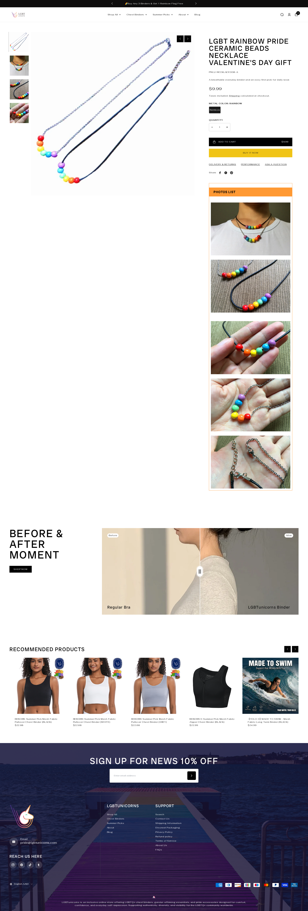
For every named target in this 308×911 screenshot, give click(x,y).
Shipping (234, 95)
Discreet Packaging (167, 827)
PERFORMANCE (250, 164)
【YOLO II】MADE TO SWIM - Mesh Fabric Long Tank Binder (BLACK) (269, 720)
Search (159, 814)
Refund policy (163, 836)
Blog (197, 14)
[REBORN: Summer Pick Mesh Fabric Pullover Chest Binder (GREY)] (154, 686)
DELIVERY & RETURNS (222, 164)
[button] (112, 3)
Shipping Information (168, 823)
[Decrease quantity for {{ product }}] (212, 127)
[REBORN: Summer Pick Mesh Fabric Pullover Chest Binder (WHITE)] (96, 686)
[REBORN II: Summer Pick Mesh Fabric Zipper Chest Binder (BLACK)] (212, 686)
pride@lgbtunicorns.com (38, 843)
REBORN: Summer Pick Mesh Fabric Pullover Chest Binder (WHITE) (94, 720)
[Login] (289, 14)
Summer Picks (161, 14)
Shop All (113, 14)
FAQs (158, 849)
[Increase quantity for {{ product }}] (227, 127)
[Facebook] (220, 173)
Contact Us (162, 818)
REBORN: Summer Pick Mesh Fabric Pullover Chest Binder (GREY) (152, 720)
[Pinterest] (231, 173)
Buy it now (250, 152)
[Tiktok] (30, 864)
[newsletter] (191, 775)
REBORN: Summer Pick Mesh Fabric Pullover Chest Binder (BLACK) (36, 720)
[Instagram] (13, 864)
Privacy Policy (164, 832)
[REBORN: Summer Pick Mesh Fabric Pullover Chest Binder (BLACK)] (37, 686)
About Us (161, 845)
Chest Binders (135, 14)
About (182, 14)
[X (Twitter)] (226, 173)
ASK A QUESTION (276, 164)
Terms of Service (165, 840)
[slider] (200, 571)
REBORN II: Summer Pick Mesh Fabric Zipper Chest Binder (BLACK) (212, 720)
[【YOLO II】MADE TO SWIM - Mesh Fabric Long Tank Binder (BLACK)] (270, 686)
